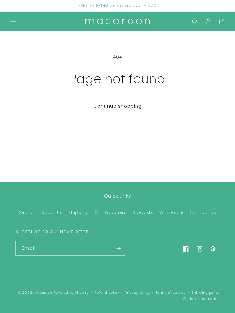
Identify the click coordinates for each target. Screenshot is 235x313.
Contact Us (203, 212)
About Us (51, 212)
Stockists (142, 212)
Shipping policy (206, 292)
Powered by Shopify (71, 292)
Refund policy (106, 292)
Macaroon (43, 292)
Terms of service (171, 292)
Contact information (201, 298)
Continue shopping (117, 106)
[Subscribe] (118, 248)
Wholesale (171, 212)
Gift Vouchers (111, 212)
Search (27, 212)
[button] (13, 21)
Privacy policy (137, 292)
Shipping (78, 212)
